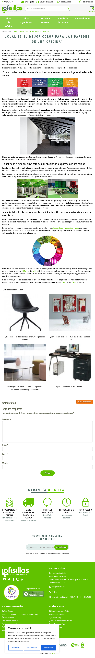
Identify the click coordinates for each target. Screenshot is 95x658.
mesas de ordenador (72, 228)
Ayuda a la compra (55, 618)
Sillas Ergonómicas (26, 20)
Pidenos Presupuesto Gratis (59, 611)
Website (5, 463)
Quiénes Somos (7, 611)
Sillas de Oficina (8, 22)
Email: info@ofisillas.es (57, 576)
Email (4, 454)
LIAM (63, 282)
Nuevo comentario (84, 402)
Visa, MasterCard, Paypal (85, 513)
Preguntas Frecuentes (57, 624)
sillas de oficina (57, 228)
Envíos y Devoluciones (57, 614)
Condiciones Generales (10, 621)
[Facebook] (13, 578)
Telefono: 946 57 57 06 (57, 583)
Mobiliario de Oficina (63, 20)
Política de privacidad (9, 624)
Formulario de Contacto (57, 573)
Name (4, 445)
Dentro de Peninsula (28, 520)
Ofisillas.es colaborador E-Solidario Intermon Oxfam (20, 614)
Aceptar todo (48, 648)
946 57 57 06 (56, 592)
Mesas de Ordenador (45, 20)
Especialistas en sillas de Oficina (9, 512)
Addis (53, 653)
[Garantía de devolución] (47, 503)
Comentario (6, 419)
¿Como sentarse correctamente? (60, 621)
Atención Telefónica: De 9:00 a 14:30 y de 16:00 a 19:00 (68, 580)
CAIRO (74, 282)
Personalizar (15, 648)
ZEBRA (24, 271)
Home (4, 31)
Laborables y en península (66, 516)
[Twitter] (9, 578)
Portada (9, 31)
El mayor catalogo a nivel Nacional (9, 519)
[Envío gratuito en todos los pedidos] (28, 503)
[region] (32, 638)
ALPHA (35, 271)
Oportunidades (82, 18)
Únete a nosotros (8, 618)
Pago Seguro (85, 510)
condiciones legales (63, 557)
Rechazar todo (32, 648)
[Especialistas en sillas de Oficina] (9, 503)
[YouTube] (4, 578)
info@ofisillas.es (58, 587)
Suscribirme (61, 547)
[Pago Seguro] (85, 503)
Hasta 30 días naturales (47, 516)
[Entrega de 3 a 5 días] (66, 503)
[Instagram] (17, 578)
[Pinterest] (22, 578)
